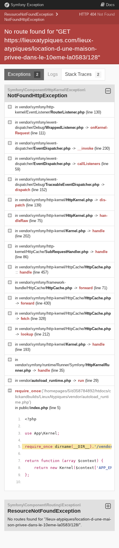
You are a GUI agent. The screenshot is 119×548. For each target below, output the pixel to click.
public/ (33, 408)
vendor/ (45, 380)
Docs (110, 5)
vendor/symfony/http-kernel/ (56, 200)
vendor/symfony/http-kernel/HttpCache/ (65, 267)
